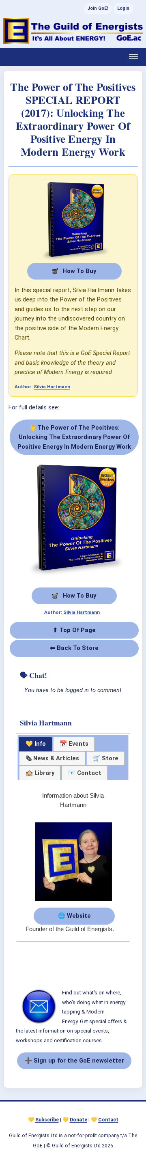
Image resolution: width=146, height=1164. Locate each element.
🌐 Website (74, 915)
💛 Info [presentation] (36, 743)
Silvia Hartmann (52, 386)
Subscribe (47, 1120)
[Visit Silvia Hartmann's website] (73, 901)
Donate (78, 1120)
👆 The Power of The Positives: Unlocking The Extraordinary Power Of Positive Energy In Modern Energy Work (74, 437)
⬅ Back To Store (74, 648)
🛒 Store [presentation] (105, 758)
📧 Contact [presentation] (84, 773)
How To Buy (78, 271)
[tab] (35, 744)
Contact (108, 1120)
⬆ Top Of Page (74, 630)
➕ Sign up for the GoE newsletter (74, 1060)
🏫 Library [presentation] (40, 773)
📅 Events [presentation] (74, 743)
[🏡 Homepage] (73, 31)
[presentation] (52, 759)
